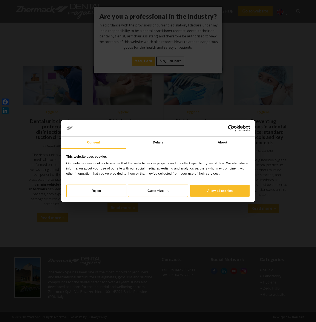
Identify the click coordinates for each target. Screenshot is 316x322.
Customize (155, 191)
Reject (96, 191)
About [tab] (222, 142)
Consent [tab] (93, 142)
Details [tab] (158, 142)
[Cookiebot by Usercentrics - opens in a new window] (231, 128)
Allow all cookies (220, 191)
